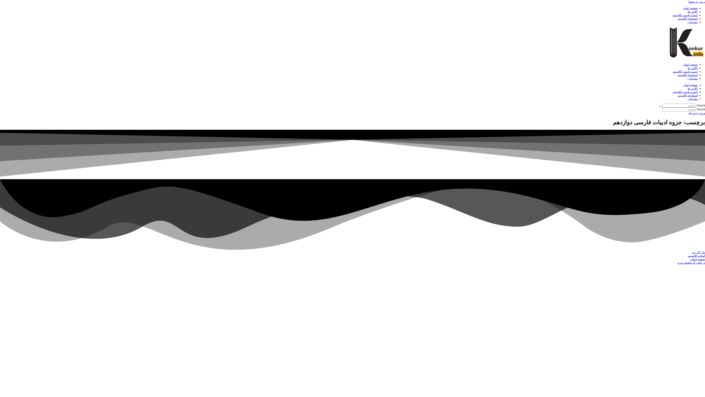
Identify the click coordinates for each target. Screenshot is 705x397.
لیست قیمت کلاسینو (685, 15)
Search (701, 105)
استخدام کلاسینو (688, 18)
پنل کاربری (698, 252)
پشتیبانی (693, 22)
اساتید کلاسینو (696, 255)
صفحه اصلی (690, 8)
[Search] (660, 106)
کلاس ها (693, 11)
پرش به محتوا (696, 1)
